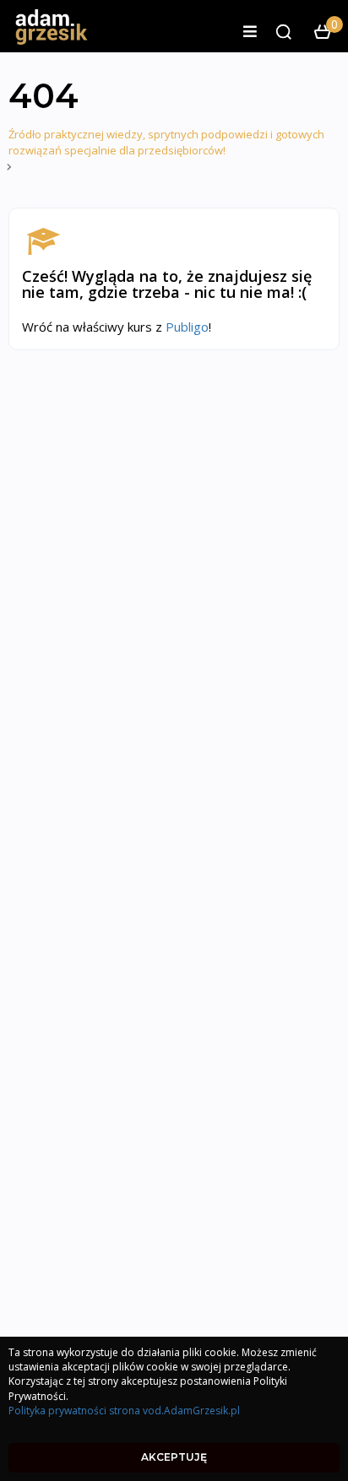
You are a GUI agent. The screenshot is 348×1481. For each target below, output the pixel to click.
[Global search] (284, 32)
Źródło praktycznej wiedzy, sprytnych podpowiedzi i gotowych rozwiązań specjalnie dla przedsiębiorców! (166, 142)
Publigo (187, 326)
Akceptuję (174, 1457)
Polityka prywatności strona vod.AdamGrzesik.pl (124, 1410)
